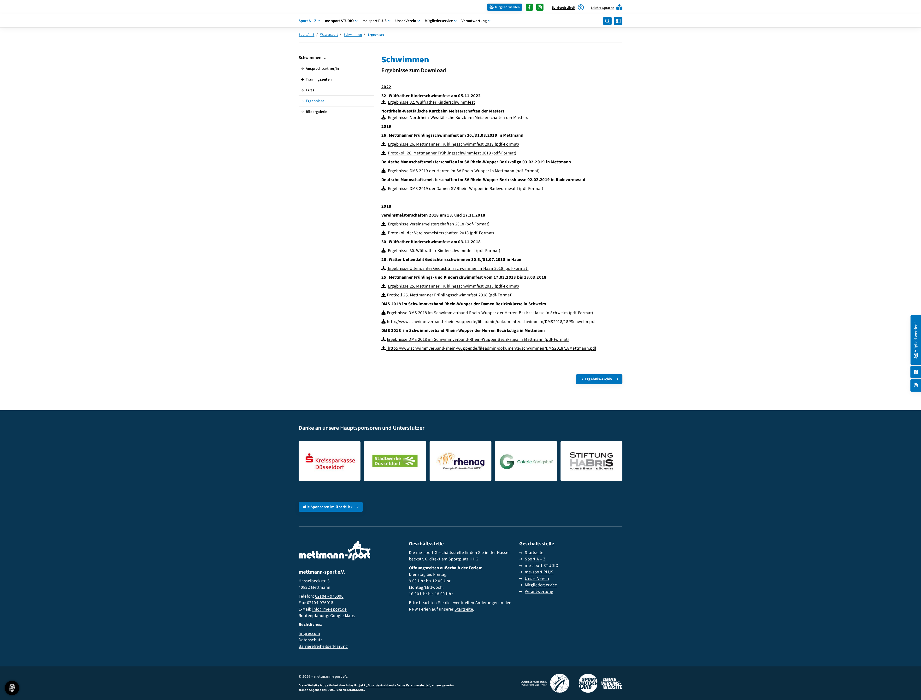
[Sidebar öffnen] (618, 21)
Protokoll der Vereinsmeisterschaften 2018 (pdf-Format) (441, 233)
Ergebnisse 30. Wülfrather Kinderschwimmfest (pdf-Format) (444, 251)
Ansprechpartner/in (322, 68)
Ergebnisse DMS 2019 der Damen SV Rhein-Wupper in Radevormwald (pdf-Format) (465, 189)
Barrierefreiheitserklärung (323, 646)
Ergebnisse (315, 101)
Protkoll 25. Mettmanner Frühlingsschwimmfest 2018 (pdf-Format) (449, 295)
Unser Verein (405, 21)
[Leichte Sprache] (619, 7)
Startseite (464, 609)
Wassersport (329, 34)
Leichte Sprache (602, 8)
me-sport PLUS (374, 21)
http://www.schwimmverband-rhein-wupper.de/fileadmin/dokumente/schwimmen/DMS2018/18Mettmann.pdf (491, 348)
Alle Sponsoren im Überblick (328, 507)
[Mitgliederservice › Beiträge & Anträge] (916, 355)
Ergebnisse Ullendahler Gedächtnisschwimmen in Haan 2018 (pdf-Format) (458, 268)
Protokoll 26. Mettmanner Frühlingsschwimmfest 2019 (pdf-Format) (452, 153)
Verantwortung (474, 21)
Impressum (309, 633)
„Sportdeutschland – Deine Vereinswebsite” (398, 685)
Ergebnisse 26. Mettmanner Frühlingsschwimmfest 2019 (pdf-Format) (453, 144)
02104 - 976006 (329, 596)
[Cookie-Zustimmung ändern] (12, 688)
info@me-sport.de (329, 609)
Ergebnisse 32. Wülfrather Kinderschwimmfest (431, 102)
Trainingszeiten (319, 79)
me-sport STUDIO (339, 21)
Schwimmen (353, 34)
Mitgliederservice (439, 21)
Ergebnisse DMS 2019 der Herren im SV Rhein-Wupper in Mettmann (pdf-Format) (464, 171)
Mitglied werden (507, 7)
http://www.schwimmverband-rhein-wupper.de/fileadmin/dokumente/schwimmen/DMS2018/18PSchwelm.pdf (491, 322)
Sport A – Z (307, 21)
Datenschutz (310, 640)
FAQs (310, 90)
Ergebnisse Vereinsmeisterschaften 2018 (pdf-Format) (438, 224)
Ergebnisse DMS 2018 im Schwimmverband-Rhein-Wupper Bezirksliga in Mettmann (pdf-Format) (478, 339)
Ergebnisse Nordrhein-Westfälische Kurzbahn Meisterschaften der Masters (458, 118)
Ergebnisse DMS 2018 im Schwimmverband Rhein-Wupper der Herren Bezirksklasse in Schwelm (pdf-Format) (490, 313)
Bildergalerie (316, 111)
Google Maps (342, 616)
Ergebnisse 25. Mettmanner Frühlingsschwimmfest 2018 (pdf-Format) (453, 286)
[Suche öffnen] (607, 21)
